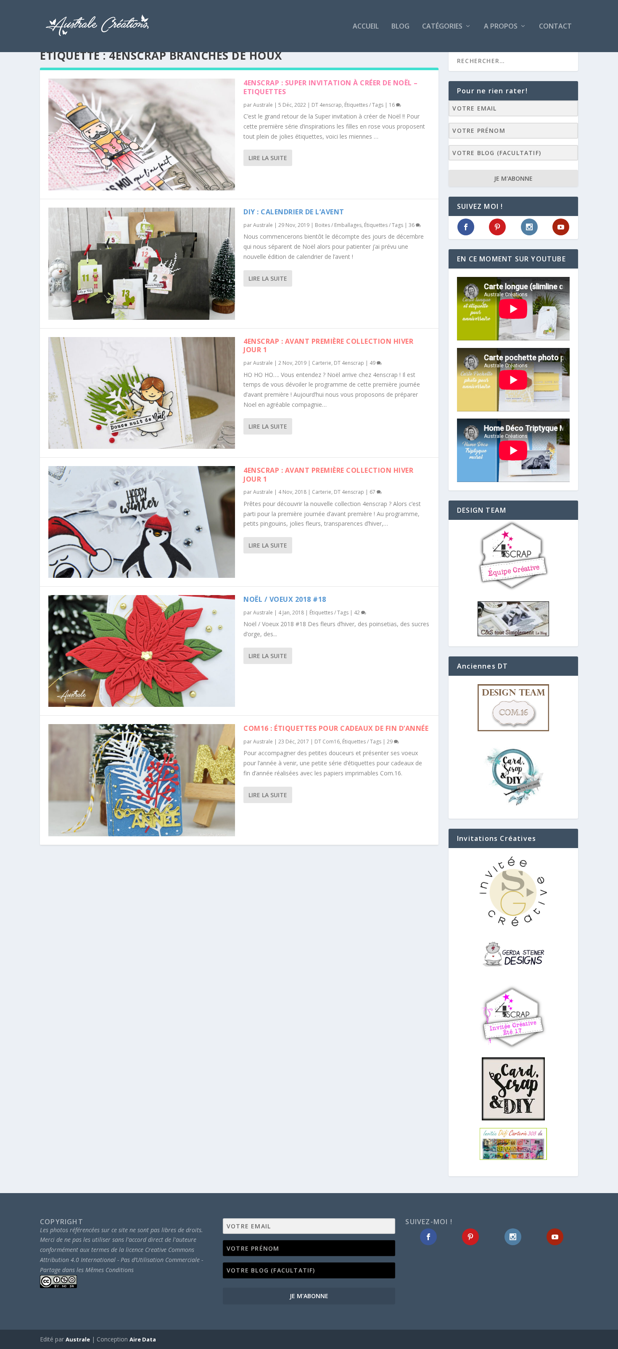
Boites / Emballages (338, 225)
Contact (555, 27)
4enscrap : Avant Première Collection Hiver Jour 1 (328, 346)
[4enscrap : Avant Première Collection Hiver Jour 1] (141, 393)
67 (373, 491)
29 (390, 741)
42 (357, 612)
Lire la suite (267, 158)
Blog (400, 27)
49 (373, 362)
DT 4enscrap (327, 104)
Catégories (442, 27)
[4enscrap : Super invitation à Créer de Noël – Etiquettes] (141, 134)
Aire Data (142, 1339)
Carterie (321, 362)
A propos (501, 27)
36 (412, 225)
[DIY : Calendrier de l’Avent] (141, 263)
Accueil (366, 27)
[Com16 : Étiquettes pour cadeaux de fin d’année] (141, 780)
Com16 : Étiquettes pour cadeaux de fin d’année (335, 728)
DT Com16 (327, 741)
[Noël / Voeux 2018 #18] (141, 651)
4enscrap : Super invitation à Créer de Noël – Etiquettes (330, 87)
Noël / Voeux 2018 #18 (284, 599)
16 (392, 104)
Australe (263, 104)
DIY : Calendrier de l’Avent (293, 211)
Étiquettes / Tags (363, 104)
